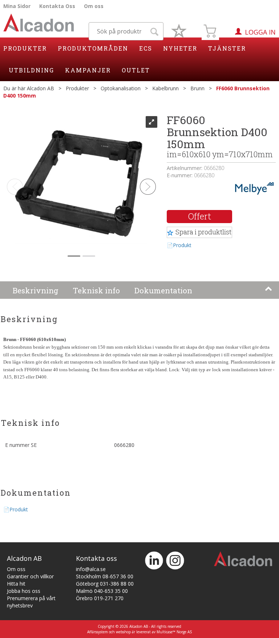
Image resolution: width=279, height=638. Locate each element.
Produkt (182, 245)
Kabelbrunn (165, 88)
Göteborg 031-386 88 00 (105, 583)
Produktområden (93, 48)
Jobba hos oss (23, 590)
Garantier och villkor (30, 576)
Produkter (25, 48)
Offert (199, 216)
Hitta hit (16, 583)
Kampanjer (88, 70)
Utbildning (31, 70)
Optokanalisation (121, 88)
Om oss (94, 6)
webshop (123, 631)
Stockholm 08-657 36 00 (104, 576)
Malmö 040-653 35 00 (102, 590)
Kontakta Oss (57, 6)
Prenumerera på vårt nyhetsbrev (31, 602)
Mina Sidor (17, 6)
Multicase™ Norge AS (174, 631)
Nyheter (180, 48)
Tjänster (227, 48)
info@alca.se (91, 569)
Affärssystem (97, 631)
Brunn (197, 88)
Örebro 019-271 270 (100, 598)
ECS (145, 48)
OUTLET (136, 70)
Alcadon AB (40, 88)
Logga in (260, 32)
